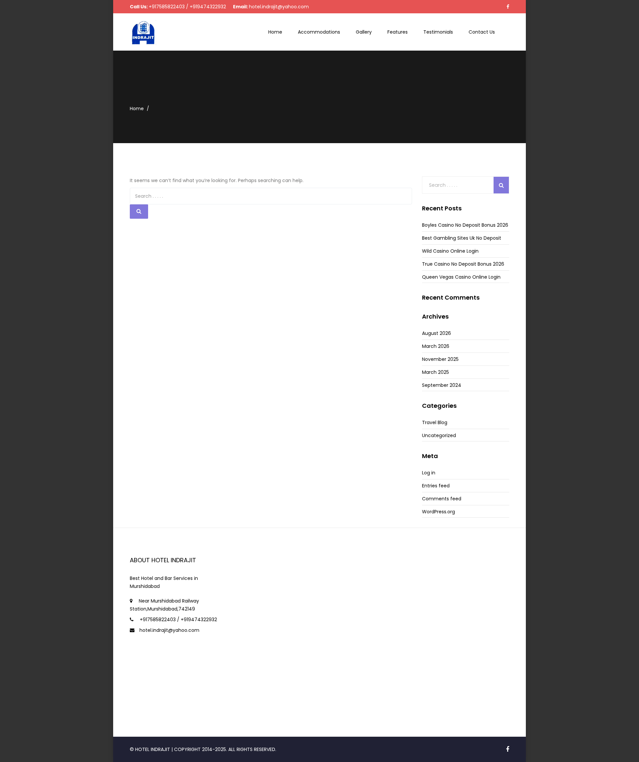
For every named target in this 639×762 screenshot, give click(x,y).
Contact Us (482, 32)
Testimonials (438, 32)
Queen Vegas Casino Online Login (461, 277)
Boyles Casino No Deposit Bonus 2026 (465, 225)
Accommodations (319, 32)
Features (397, 32)
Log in (428, 472)
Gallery (364, 32)
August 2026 (436, 333)
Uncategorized (439, 435)
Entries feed (436, 485)
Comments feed (441, 498)
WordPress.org (438, 511)
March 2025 (435, 372)
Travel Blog (434, 422)
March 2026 (435, 346)
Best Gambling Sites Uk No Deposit (461, 238)
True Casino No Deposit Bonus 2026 (463, 264)
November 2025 (440, 359)
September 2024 (441, 385)
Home (275, 32)
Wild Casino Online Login (450, 251)
